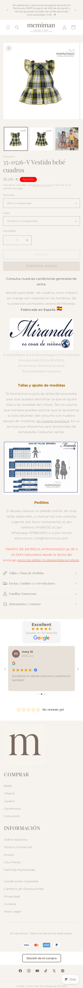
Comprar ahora (41, 266)
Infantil (9, 793)
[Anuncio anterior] (7, 9)
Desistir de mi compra (42, 958)
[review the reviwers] (13, 664)
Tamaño (8, 195)
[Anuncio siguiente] (75, 9)
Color (6, 213)
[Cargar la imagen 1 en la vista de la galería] (16, 139)
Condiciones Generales (21, 881)
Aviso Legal (12, 911)
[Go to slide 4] (44, 694)
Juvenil (9, 801)
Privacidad (12, 896)
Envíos (9, 855)
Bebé (8, 786)
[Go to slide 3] (41, 694)
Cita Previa (12, 862)
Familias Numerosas (19, 870)
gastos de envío (42, 185)
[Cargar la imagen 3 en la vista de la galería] (67, 139)
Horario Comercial (18, 847)
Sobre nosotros (15, 839)
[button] (8, 27)
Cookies (10, 904)
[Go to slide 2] (38, 694)
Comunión (12, 816)
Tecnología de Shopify (53, 986)
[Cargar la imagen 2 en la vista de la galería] (41, 139)
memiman (32, 986)
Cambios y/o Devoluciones (24, 889)
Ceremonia (12, 808)
